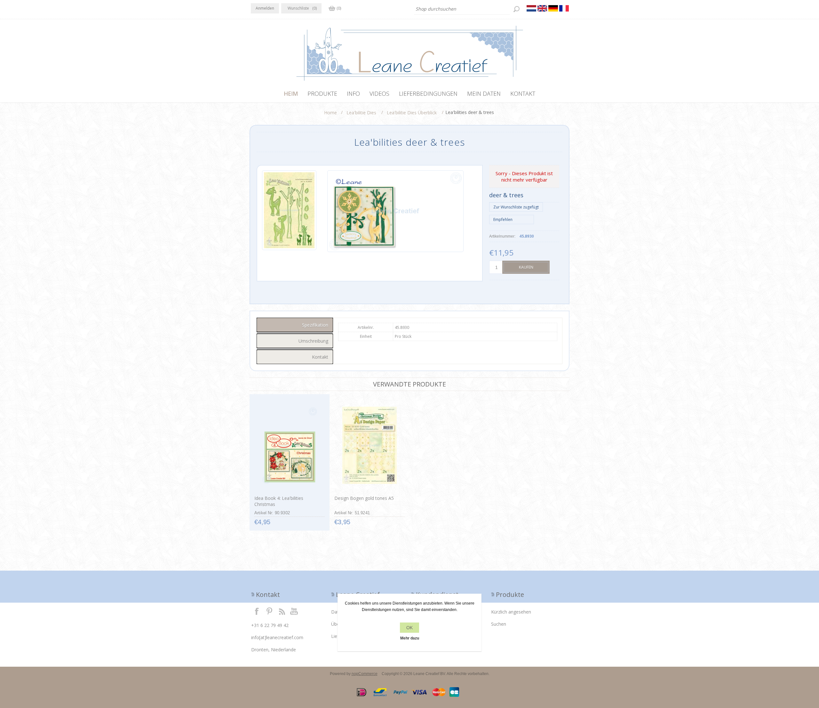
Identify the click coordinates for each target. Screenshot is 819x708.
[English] (542, 8)
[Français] (564, 8)
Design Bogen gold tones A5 (364, 498)
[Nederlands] (531, 8)
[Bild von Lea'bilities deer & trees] (289, 211)
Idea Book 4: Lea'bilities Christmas (278, 501)
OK (409, 627)
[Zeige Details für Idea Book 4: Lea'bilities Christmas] (289, 445)
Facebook (256, 610)
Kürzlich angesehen (511, 612)
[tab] (295, 325)
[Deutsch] (553, 8)
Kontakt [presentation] (320, 357)
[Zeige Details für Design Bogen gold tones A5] (369, 445)
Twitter (269, 610)
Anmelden (265, 8)
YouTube (294, 610)
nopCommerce (365, 673)
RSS (281, 610)
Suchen (498, 624)
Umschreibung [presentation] (313, 341)
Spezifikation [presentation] (315, 325)
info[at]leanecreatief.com (277, 637)
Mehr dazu (409, 638)
